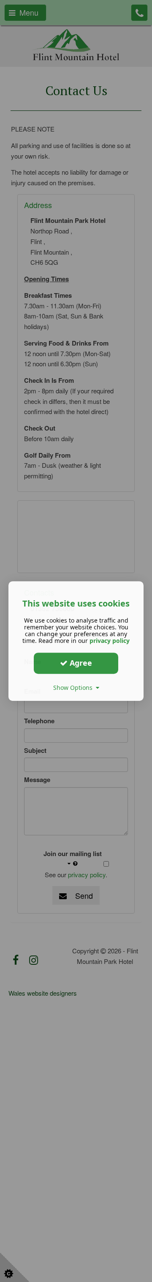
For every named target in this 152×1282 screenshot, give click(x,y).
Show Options (74, 688)
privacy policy (110, 641)
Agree (80, 663)
